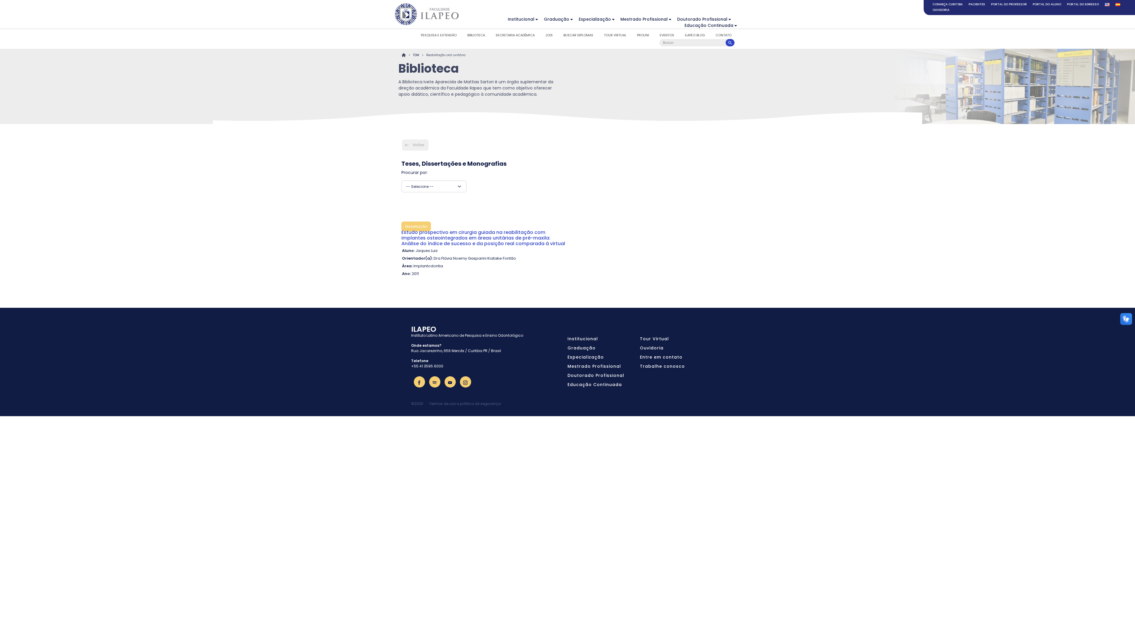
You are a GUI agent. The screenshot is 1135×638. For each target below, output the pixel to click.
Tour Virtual (615, 35)
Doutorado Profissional (702, 19)
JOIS (549, 35)
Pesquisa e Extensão (439, 35)
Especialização (595, 19)
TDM (416, 55)
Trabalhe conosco (662, 366)
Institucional (521, 19)
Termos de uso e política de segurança (465, 403)
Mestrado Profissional (644, 19)
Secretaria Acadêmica (515, 35)
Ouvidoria (941, 10)
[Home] (427, 14)
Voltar (418, 144)
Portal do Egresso (1083, 4)
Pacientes (977, 4)
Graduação (556, 19)
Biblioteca (476, 35)
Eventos (667, 35)
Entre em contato (661, 357)
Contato (724, 35)
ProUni (643, 35)
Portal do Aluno (1047, 4)
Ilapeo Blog (695, 35)
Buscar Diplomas (578, 35)
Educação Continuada (709, 25)
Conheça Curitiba (948, 4)
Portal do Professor (1009, 4)
